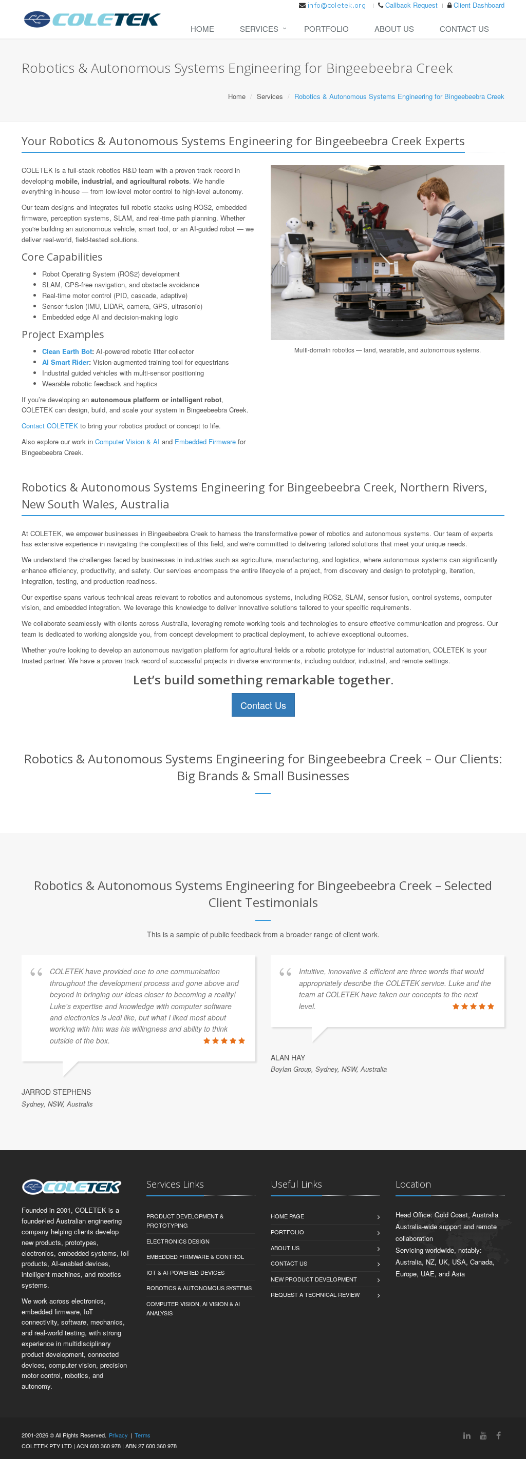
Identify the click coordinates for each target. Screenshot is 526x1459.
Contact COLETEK (50, 425)
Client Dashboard (479, 5)
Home (202, 28)
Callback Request (411, 5)
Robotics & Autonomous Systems (199, 1288)
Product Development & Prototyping (184, 1220)
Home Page (287, 1216)
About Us (394, 28)
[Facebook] (498, 1435)
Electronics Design (178, 1241)
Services (259, 28)
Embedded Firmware (205, 441)
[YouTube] (483, 1435)
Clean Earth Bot (67, 351)
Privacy (118, 1435)
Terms (143, 1435)
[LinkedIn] (467, 1435)
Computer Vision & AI (127, 441)
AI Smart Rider (65, 362)
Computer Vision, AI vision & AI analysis (193, 1308)
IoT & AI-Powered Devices (185, 1272)
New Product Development (314, 1279)
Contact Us (464, 28)
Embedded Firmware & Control (195, 1256)
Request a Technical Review (315, 1294)
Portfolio (326, 28)
